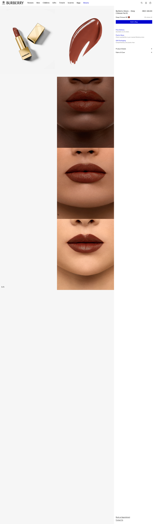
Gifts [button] (54, 3)
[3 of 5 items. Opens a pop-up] (57, 112)
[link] (123, 517)
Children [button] (46, 3)
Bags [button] (78, 3)
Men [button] (38, 3)
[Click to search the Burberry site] (142, 3)
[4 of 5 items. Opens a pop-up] (57, 183)
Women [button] (30, 3)
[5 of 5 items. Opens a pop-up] (57, 254)
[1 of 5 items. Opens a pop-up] (28, 41)
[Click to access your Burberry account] (146, 3)
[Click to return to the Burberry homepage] (15, 3)
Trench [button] (62, 3)
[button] (134, 22)
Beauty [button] (86, 3)
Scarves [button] (71, 3)
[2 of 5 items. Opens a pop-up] (85, 41)
